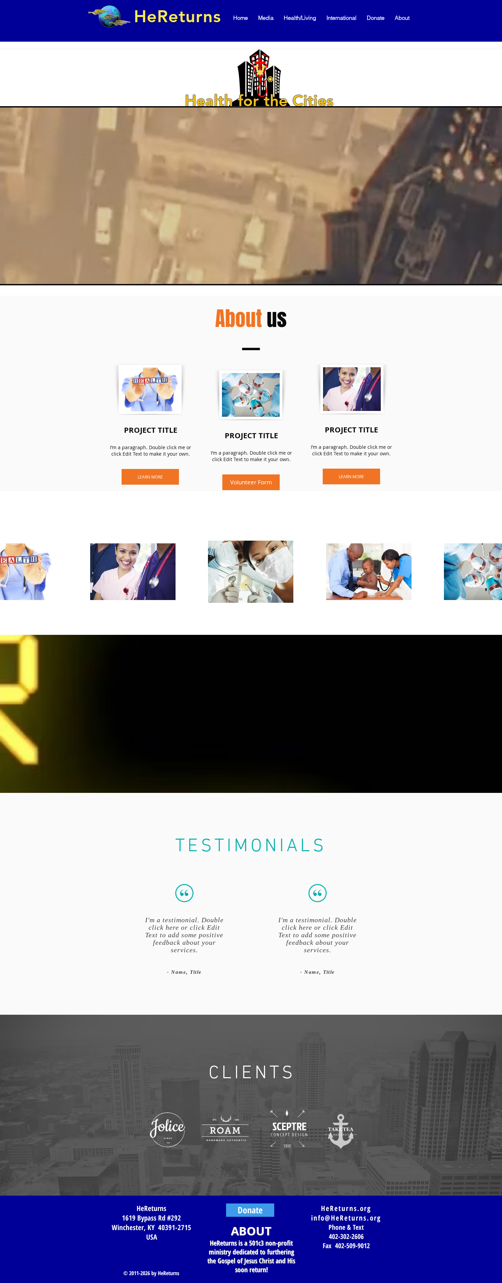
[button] (266, 18)
